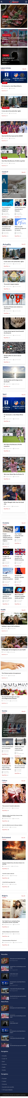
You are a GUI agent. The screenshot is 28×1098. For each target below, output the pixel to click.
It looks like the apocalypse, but (8, 882)
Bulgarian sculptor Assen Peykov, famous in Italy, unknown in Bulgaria (12, 816)
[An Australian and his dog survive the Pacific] (14, 372)
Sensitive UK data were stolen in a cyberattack (13, 307)
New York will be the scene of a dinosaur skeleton (12, 825)
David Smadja (16, 384)
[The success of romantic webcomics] (14, 793)
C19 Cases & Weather (7, 1089)
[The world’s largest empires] (14, 276)
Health (3, 1067)
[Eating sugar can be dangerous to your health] (14, 642)
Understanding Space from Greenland (7, 747)
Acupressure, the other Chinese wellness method (6, 767)
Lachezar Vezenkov (19, 193)
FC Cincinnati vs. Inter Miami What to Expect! (17, 982)
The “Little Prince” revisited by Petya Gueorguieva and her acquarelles (11, 921)
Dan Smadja (12, 88)
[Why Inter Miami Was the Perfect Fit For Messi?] (14, 464)
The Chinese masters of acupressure (11, 673)
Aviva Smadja (5, 213)
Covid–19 (4, 1058)
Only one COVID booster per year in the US (14, 190)
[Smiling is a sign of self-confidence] (14, 619)
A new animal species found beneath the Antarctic (14, 332)
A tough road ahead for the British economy (19, 558)
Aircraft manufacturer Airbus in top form (8, 577)
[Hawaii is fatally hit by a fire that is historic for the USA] (14, 850)
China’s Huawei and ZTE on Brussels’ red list (7, 596)
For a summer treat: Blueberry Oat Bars (20, 766)
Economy (4, 1064)
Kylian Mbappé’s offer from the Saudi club (14, 503)
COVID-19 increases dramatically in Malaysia (20, 209)
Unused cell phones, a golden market (19, 577)
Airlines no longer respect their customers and (19, 748)
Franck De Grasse (16, 41)
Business (5, 16)
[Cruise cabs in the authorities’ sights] (14, 102)
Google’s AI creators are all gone (7, 558)
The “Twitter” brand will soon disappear (19, 535)
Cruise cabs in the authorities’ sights (11, 111)
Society (4, 1070)
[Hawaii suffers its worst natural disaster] (14, 348)
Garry (17, 752)
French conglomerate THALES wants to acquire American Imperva (7, 537)
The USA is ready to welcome (8, 873)
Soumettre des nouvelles (8, 1087)
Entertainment (7, 35)
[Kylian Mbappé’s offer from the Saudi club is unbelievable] (14, 492)
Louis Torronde (16, 23)
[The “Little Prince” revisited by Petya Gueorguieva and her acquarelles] (14, 908)
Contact (4, 1081)
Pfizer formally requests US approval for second (20, 228)
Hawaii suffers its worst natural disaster (12, 356)
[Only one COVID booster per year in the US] (14, 186)
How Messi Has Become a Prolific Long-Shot (13, 161)
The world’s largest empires (11, 284)
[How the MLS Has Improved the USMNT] (14, 127)
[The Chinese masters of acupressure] (14, 666)
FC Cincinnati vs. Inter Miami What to (12, 86)
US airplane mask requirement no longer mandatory (7, 228)
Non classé (6, 55)
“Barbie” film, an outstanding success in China (13, 38)
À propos (4, 1078)
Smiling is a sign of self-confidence (11, 626)
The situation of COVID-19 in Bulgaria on (6, 209)
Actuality (5, 107)
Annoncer (4, 1084)
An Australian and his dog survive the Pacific (13, 380)
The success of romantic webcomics (11, 806)
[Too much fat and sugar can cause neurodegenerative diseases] (14, 689)
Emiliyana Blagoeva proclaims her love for (10, 931)
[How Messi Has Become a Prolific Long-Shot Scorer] (14, 152)
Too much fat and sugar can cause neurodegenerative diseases (10, 697)
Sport (4, 82)
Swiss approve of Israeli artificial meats (12, 20)
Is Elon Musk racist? (8, 58)
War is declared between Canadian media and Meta (20, 596)
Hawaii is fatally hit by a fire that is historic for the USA (13, 863)
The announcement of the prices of (9, 940)
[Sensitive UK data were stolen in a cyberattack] (14, 299)
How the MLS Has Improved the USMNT (12, 136)
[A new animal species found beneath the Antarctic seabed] (14, 323)
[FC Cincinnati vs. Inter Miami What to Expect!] (14, 77)
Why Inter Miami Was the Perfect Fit (14, 474)
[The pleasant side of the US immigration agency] (14, 725)
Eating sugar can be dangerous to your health (14, 649)
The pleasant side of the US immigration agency (12, 729)
